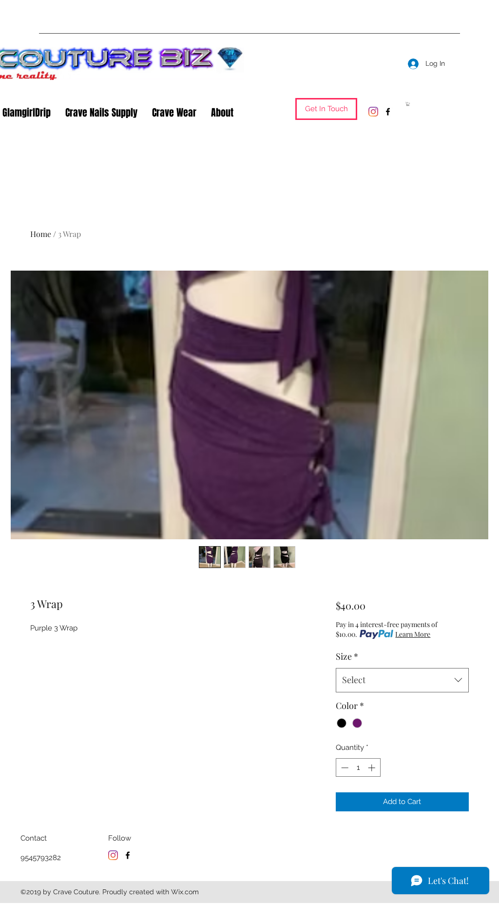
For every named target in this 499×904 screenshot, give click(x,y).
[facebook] (388, 112)
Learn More (412, 634)
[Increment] (372, 768)
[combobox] (402, 680)
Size (347, 656)
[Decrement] (343, 768)
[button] (326, 109)
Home (40, 234)
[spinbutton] (358, 768)
